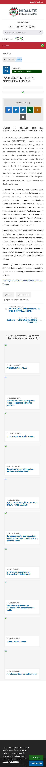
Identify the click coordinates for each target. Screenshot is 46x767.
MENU (7, 46)
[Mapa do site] (29, 26)
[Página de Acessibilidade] (33, 26)
